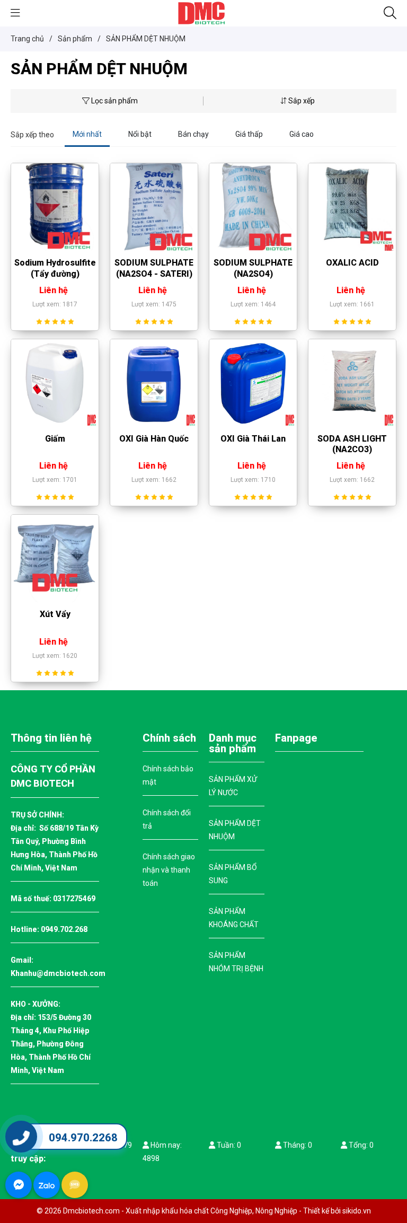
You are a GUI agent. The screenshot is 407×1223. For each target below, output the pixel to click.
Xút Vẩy (55, 614)
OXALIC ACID (352, 263)
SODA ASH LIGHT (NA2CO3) (352, 444)
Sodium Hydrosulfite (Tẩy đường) (55, 268)
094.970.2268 (83, 1137)
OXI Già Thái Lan (253, 439)
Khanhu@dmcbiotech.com (58, 973)
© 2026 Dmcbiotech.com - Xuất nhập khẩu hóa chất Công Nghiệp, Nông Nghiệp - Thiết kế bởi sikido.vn (204, 1211)
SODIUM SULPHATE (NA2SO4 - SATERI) (153, 268)
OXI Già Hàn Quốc (154, 439)
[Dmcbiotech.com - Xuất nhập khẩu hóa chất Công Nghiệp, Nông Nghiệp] (203, 12)
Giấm (55, 439)
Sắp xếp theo (32, 134)
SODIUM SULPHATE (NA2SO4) (253, 268)
